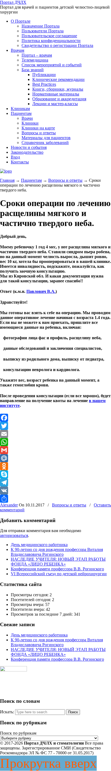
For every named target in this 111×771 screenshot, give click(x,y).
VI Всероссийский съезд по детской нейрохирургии (59, 573)
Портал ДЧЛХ (13, 2)
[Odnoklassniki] (55, 466)
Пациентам (31, 180)
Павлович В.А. (41, 291)
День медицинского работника (39, 544)
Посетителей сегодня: (31, 599)
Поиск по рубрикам (18, 733)
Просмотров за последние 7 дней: (42, 614)
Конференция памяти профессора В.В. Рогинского (57, 569)
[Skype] (55, 474)
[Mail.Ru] (55, 458)
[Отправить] (55, 499)
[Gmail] (55, 450)
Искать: (7, 712)
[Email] (55, 434)
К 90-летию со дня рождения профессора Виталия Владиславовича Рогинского (57, 552)
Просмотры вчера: (28, 604)
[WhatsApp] (55, 442)
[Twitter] (55, 426)
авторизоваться (14, 535)
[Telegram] (55, 482)
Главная (7, 180)
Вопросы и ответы (65, 180)
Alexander (9, 505)
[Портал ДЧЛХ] (6, 171)
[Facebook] (55, 418)
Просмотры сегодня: (30, 594)
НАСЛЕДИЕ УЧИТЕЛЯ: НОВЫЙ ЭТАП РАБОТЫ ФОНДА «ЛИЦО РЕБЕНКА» (58, 561)
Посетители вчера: (28, 609)
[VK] (55, 490)
